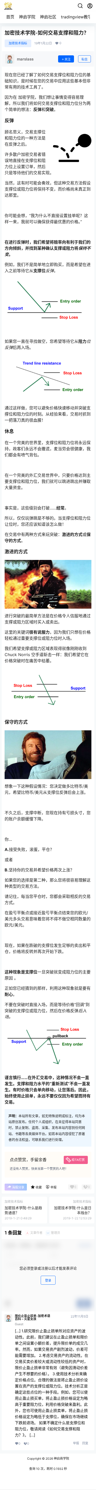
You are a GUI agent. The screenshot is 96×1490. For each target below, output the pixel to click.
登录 (48, 1280)
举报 (76, 1443)
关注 (68, 59)
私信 (84, 59)
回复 (85, 1443)
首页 (10, 16)
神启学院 (27, 16)
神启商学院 (61, 1458)
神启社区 (48, 16)
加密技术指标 (18, 43)
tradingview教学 (76, 16)
